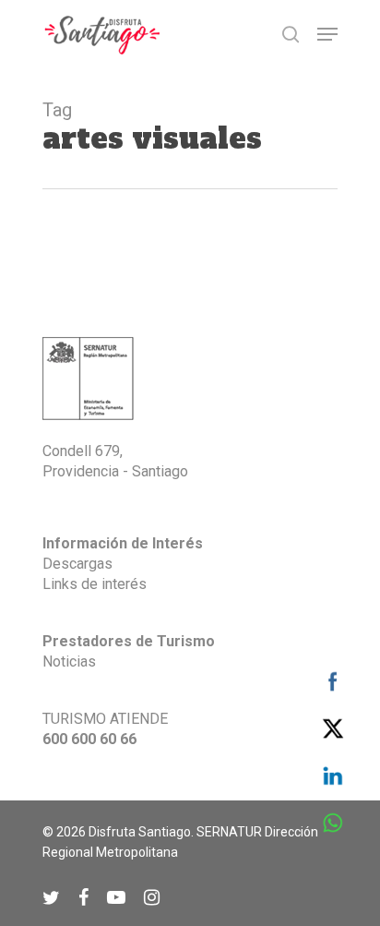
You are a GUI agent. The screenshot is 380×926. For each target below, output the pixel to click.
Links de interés (94, 584)
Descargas (77, 563)
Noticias (69, 661)
